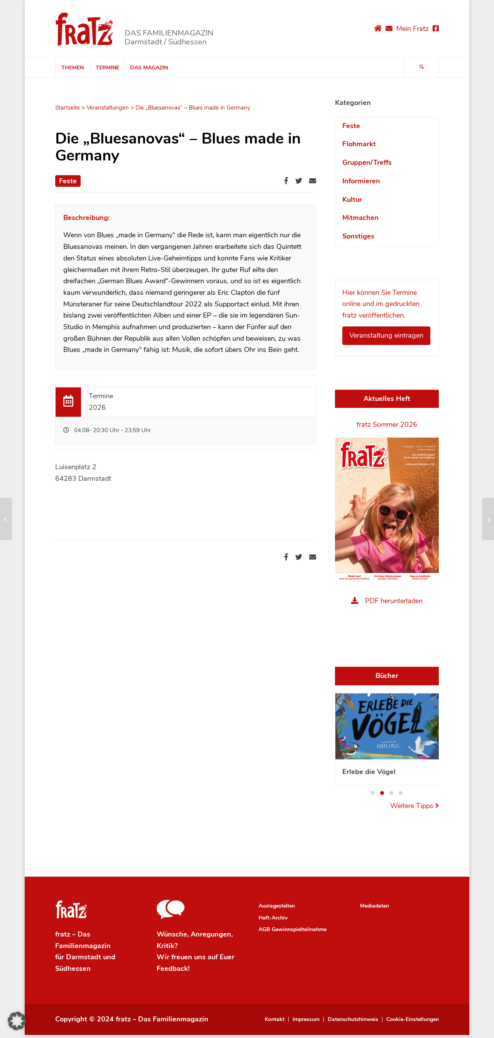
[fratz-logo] (84, 29)
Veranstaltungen (107, 108)
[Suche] (421, 68)
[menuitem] (72, 68)
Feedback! (173, 968)
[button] (372, 793)
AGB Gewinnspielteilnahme (293, 929)
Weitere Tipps (412, 805)
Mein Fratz (412, 28)
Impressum (306, 1019)
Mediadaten (374, 906)
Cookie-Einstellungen (412, 1019)
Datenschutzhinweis (353, 1019)
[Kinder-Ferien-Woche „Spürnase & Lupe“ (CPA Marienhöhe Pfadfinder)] (6, 519)
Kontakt (274, 1019)
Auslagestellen (277, 906)
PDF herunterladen (394, 600)
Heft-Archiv (273, 917)
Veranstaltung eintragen (386, 335)
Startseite (67, 108)
